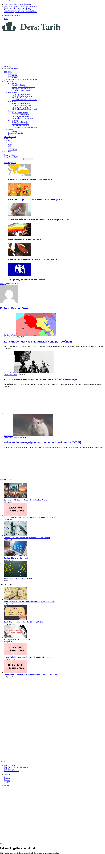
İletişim (7, 151)
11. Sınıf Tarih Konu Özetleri (21, 107)
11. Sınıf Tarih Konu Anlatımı (22, 98)
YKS (10, 142)
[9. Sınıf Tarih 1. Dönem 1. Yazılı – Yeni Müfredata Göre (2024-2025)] (15, 515)
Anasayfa (3, 284)
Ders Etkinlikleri (13, 120)
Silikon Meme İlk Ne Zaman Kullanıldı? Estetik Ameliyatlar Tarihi (38, 219)
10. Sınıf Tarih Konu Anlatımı (22, 96)
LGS (9, 140)
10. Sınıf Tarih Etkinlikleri (20, 124)
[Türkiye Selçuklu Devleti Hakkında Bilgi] (19, 275)
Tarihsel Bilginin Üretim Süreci (16, 558)
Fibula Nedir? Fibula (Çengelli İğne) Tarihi (18, 4)
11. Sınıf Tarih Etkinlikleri (20, 126)
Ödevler (10, 129)
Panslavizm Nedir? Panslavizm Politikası (17, 8)
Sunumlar (11, 111)
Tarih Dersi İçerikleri (11, 765)
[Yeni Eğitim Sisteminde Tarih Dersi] (15, 637)
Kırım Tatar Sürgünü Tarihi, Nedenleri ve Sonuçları (20, 12)
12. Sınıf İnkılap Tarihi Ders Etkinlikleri (25, 127)
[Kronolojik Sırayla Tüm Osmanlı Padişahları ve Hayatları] (19, 195)
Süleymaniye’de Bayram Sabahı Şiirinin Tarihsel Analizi (25, 500)
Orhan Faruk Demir (16, 308)
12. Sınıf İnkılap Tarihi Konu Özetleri (24, 109)
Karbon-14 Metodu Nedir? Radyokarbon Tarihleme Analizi (27, 538)
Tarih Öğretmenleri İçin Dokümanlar (16, 767)
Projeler (10, 135)
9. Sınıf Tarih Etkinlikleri (20, 122)
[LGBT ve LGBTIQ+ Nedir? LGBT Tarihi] (19, 235)
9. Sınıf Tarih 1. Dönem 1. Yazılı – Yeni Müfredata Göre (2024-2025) (30, 517)
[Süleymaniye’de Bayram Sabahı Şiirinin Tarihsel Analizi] (15, 498)
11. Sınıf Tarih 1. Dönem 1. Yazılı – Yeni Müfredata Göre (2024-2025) (30, 657)
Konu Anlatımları (13, 92)
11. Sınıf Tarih (12, 77)
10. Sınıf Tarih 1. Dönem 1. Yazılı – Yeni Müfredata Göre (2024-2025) (30, 674)
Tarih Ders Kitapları (18, 85)
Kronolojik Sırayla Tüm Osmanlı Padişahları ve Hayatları (35, 199)
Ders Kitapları (12, 83)
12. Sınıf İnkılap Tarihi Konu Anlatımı (24, 100)
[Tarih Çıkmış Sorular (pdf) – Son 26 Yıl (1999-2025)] (15, 620)
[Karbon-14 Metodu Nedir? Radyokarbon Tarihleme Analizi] (15, 535)
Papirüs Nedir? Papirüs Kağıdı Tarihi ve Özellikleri (20, 6)
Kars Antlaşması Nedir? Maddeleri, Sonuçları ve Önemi (38, 341)
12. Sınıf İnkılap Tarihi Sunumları (23, 118)
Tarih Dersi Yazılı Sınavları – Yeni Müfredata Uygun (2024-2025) (29, 602)
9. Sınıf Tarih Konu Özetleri (21, 103)
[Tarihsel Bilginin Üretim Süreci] (15, 556)
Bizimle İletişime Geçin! (12, 15)
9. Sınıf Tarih (12, 74)
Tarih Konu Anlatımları (11, 771)
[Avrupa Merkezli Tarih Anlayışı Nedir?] (15, 576)
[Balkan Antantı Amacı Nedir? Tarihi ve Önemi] (19, 175)
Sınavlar (8, 138)
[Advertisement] (52, 47)
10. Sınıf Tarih (13, 76)
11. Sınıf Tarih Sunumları (20, 116)
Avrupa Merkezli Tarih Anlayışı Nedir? (19, 578)
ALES (10, 146)
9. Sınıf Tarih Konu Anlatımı (21, 94)
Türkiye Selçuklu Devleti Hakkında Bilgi (26, 279)
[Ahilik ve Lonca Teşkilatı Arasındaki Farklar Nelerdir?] (19, 255)
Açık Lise (11, 148)
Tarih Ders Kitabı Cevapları (21, 90)
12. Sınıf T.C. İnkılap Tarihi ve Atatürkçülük (22, 79)
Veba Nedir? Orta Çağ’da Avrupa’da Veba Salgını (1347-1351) (42, 442)
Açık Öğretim (12, 150)
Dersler (8, 72)
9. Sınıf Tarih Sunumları (20, 113)
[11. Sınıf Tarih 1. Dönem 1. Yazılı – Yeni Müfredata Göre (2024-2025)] (15, 655)
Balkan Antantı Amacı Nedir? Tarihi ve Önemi (30, 179)
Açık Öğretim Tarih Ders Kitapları (23, 87)
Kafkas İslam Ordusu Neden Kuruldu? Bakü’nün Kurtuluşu (40, 379)
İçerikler (8, 81)
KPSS (10, 144)
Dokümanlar (10, 137)
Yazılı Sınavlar (13, 131)
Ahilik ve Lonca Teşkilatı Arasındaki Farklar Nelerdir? (33, 259)
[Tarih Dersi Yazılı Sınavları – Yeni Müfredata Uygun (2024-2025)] (15, 599)
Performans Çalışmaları (15, 133)
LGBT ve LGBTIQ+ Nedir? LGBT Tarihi (25, 239)
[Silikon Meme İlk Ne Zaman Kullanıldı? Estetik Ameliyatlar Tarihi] (19, 215)
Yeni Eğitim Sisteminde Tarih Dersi (17, 639)
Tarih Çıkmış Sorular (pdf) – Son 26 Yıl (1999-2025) (24, 622)
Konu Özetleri (12, 101)
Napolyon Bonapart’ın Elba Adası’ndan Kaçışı (19, 10)
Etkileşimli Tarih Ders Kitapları (22, 89)
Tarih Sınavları (9, 769)
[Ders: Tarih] (30, 31)
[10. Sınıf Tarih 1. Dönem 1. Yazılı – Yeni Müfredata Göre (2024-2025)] (15, 672)
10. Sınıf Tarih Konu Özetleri (21, 105)
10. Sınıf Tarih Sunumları (20, 114)
